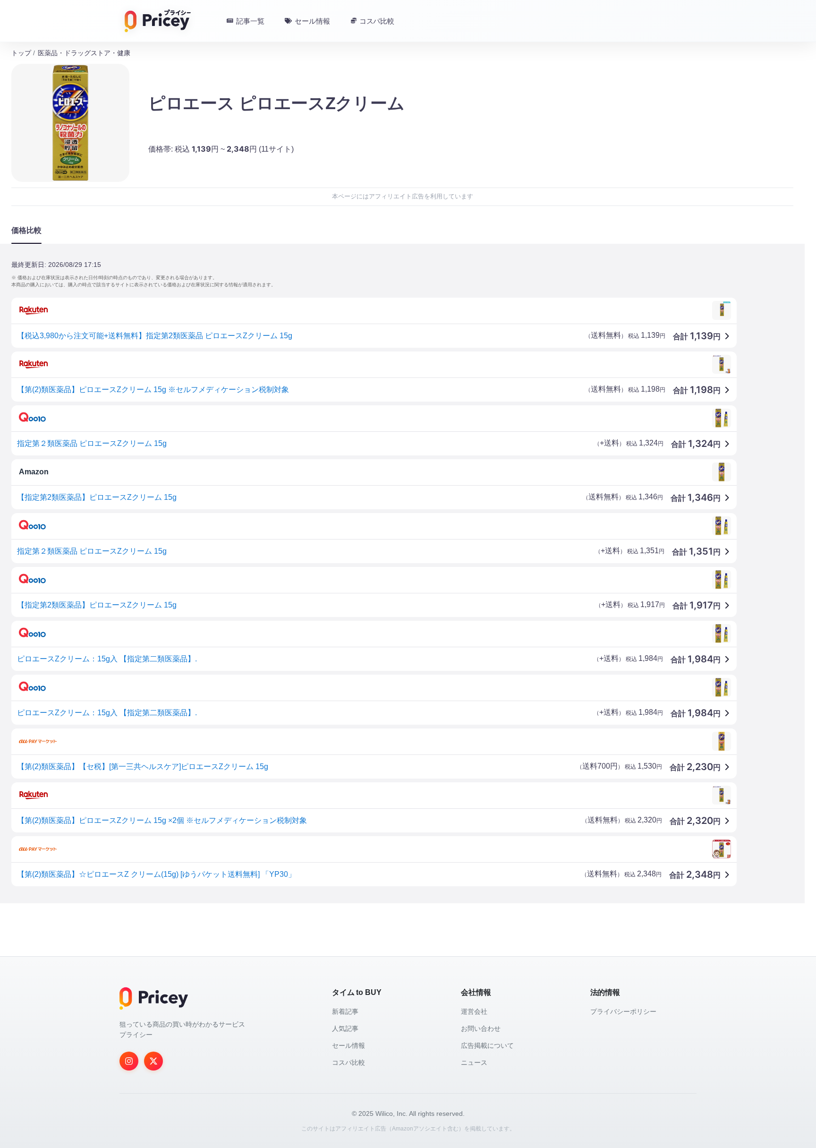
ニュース (474, 1062)
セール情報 (348, 1045)
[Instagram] (128, 1061)
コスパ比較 (348, 1062)
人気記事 (345, 1028)
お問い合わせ (481, 1028)
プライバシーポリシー (623, 1011)
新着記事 (345, 1011)
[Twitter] (153, 1061)
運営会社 (474, 1011)
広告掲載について (487, 1045)
